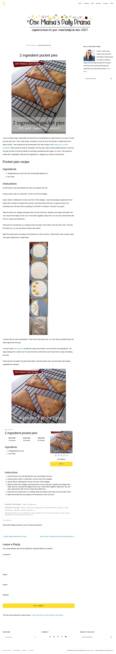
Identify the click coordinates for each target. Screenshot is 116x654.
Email (5, 585)
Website (6, 595)
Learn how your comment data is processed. (47, 615)
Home (28, 45)
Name (5, 574)
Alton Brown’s (19, 348)
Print (61, 464)
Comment (7, 554)
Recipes (33, 45)
